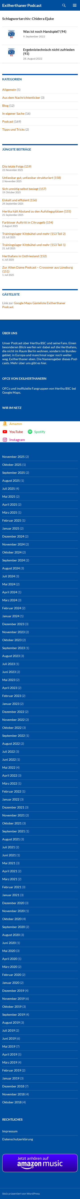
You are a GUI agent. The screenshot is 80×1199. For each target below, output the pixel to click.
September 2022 (13, 735)
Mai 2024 (8, 584)
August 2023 (11, 656)
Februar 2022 (11, 791)
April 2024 (9, 592)
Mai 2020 (8, 951)
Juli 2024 (8, 576)
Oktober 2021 (12, 823)
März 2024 (9, 600)
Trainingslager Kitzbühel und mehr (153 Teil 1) (34, 245)
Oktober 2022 (12, 727)
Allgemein (9, 89)
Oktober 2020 (12, 919)
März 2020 (9, 967)
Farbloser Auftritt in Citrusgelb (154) (27, 222)
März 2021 (9, 879)
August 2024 (11, 568)
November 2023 (13, 632)
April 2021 (9, 871)
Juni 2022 (9, 759)
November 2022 (13, 719)
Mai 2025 (8, 496)
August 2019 (11, 1022)
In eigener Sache (13, 113)
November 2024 (13, 544)
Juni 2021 (9, 855)
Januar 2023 (10, 704)
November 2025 (13, 456)
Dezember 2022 (13, 712)
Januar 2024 (10, 616)
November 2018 (13, 1094)
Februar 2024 (11, 608)
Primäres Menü (74, 5)
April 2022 (9, 775)
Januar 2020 (10, 982)
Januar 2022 (10, 799)
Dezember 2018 (13, 1086)
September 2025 (13, 472)
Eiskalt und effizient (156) (19, 200)
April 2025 (9, 504)
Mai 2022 (8, 767)
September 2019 (13, 1014)
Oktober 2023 (12, 640)
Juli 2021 (8, 847)
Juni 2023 (9, 672)
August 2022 (11, 743)
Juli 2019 (8, 1030)
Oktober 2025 (12, 464)
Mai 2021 (8, 863)
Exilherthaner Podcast (22, 5)
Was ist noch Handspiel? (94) (44, 31)
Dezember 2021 (13, 807)
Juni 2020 (9, 943)
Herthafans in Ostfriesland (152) (24, 256)
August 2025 (11, 480)
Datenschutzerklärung (17, 1139)
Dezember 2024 (13, 536)
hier (43, 363)
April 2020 (9, 959)
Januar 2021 (10, 895)
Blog (5, 105)
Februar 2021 (11, 887)
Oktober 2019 (12, 1006)
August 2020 (11, 935)
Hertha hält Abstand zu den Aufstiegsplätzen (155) (36, 211)
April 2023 (9, 688)
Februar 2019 (11, 1070)
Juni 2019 (9, 1038)
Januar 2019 (10, 1078)
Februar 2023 (11, 696)
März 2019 (9, 1062)
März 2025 (9, 512)
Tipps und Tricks (13, 129)
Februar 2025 (11, 520)
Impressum (10, 1131)
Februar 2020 (11, 975)
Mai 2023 (8, 680)
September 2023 (13, 648)
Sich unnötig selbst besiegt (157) (24, 189)
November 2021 (13, 815)
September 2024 (13, 560)
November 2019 (13, 998)
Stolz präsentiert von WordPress (21, 1193)
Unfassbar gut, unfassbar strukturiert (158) (31, 178)
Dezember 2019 (13, 990)
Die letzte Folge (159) (16, 166)
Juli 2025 (8, 488)
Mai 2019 (8, 1046)
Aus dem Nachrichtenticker (21, 97)
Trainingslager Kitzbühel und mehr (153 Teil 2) (34, 234)
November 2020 (13, 911)
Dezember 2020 (13, 903)
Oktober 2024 (12, 552)
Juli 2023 (8, 664)
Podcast (7, 121)
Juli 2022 (8, 751)
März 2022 (9, 783)
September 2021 (13, 831)
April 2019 (9, 1054)
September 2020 (13, 927)
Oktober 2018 (12, 1102)
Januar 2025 (10, 528)
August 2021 (11, 839)
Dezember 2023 (13, 624)
